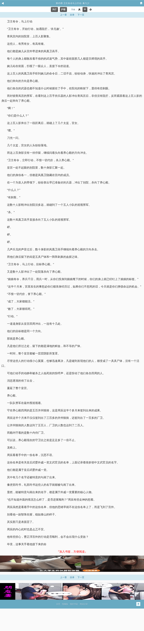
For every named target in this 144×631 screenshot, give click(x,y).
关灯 (54, 9)
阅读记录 (84, 604)
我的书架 (74, 604)
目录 (72, 15)
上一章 (63, 15)
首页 (58, 604)
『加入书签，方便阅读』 (72, 551)
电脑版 (65, 604)
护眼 (63, 9)
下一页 (80, 15)
